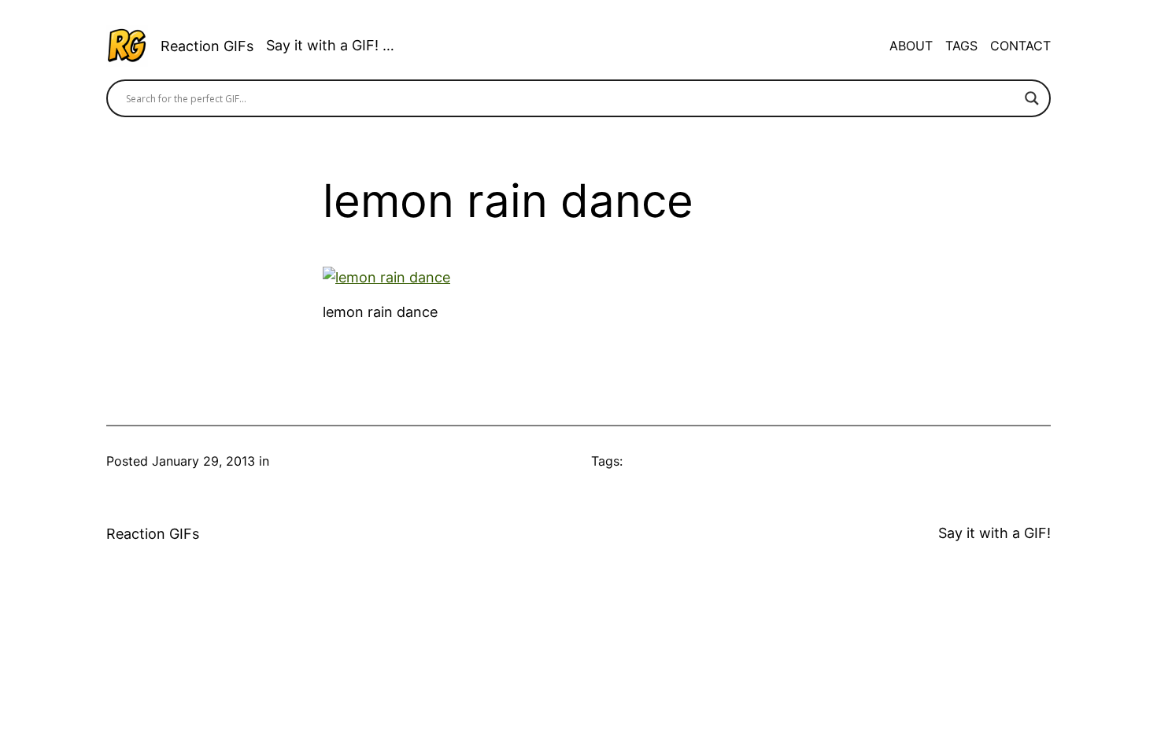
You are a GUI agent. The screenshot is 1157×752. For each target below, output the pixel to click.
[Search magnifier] (1032, 98)
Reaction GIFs (207, 46)
